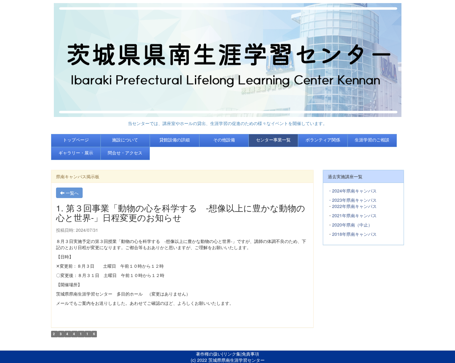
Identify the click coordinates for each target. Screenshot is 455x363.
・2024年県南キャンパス (352, 191)
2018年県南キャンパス (354, 234)
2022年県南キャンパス (354, 206)
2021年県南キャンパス (354, 215)
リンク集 (231, 354)
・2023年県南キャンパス (352, 200)
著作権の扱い (209, 354)
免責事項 (250, 354)
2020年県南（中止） (352, 225)
